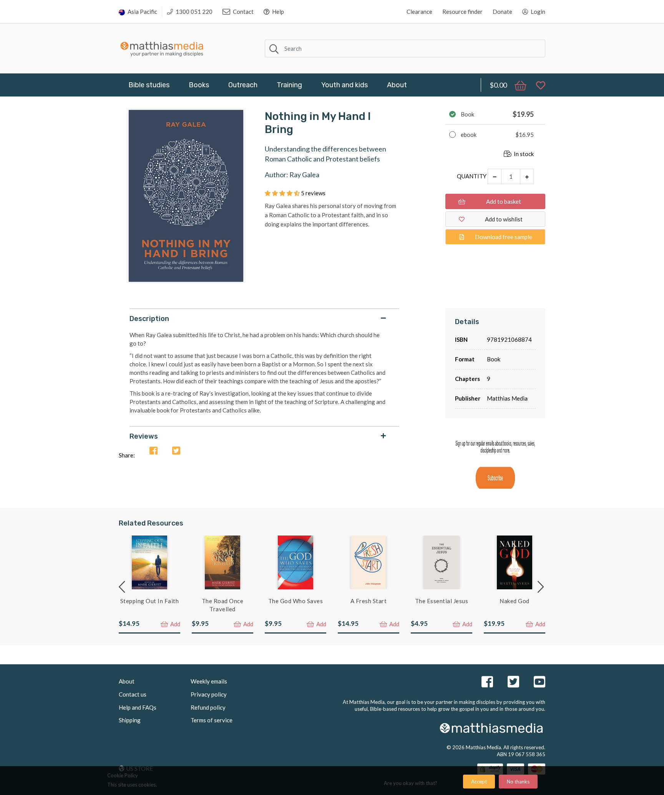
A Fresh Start (368, 600)
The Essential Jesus (441, 600)
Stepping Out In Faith (149, 600)
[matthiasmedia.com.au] (162, 47)
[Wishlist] (536, 85)
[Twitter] (176, 451)
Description (149, 318)
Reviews (143, 436)
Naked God (515, 600)
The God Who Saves (295, 600)
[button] (283, 193)
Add (174, 623)
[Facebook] (153, 451)
